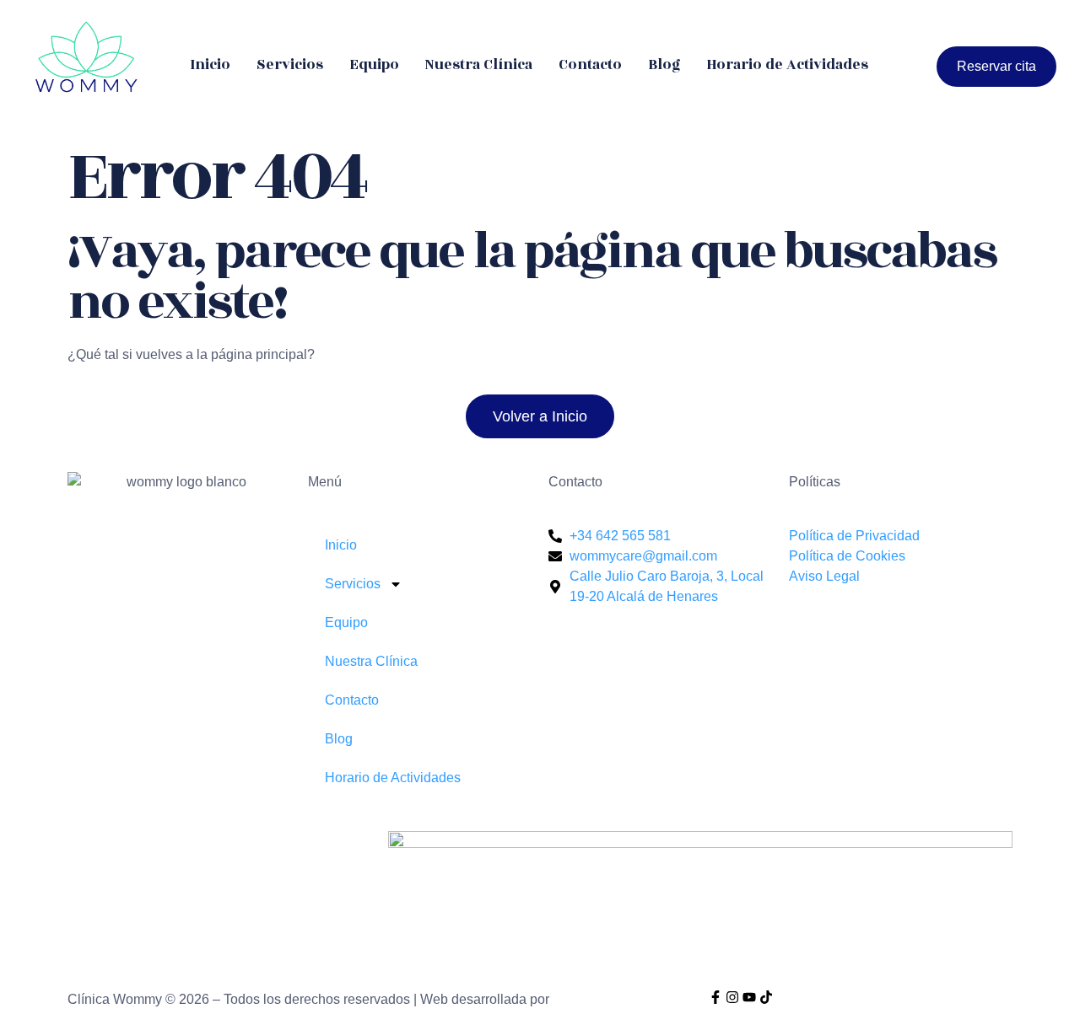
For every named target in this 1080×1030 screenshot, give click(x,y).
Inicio (341, 545)
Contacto (352, 700)
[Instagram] (732, 997)
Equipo (346, 622)
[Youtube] (749, 997)
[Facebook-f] (715, 997)
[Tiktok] (766, 997)
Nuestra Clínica (371, 661)
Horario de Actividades (393, 777)
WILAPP (578, 999)
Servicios (353, 584)
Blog (339, 739)
